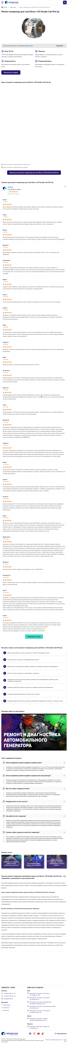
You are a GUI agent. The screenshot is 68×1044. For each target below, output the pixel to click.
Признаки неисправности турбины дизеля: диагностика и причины (11, 861)
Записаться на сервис (11, 72)
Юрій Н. (5, 279)
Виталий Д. (6, 420)
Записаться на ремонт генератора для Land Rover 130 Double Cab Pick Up (34, 173)
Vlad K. (5, 215)
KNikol (5, 462)
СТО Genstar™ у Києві (14, 189)
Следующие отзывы (34, 636)
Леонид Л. (6, 562)
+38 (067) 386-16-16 (10, 996)
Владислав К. (6, 537)
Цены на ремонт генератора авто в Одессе (15, 167)
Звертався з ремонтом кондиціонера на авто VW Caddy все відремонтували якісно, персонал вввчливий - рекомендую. (33, 350)
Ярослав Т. (6, 245)
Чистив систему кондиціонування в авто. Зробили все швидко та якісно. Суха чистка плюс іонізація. (32, 302)
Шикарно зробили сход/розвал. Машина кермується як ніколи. (21, 364)
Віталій (5, 230)
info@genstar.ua (8, 998)
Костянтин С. (6, 370)
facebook (30, 1034)
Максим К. (6, 388)
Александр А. (6, 260)
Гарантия (6, 1010)
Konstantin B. (6, 575)
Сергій (4, 516)
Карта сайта (65, 1040)
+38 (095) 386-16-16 (10, 993)
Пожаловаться (62, 1033)
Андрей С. (6, 443)
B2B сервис (7, 1005)
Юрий (4, 325)
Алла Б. (5, 615)
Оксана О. (6, 496)
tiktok (43, 1034)
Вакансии (6, 1007)
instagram (34, 1034)
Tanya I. (5, 199)
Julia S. (5, 405)
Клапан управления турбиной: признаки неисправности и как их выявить (57, 861)
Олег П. (5, 590)
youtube (38, 1034)
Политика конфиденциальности (53, 1039)
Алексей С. (6, 342)
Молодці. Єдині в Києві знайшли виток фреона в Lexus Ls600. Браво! (23, 569)
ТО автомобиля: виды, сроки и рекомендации (34, 861)
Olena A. (5, 479)
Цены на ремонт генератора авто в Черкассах (16, 164)
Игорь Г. (5, 294)
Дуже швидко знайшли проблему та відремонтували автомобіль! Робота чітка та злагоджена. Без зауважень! (31, 253)
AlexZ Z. (5, 308)
